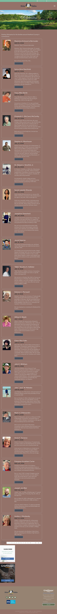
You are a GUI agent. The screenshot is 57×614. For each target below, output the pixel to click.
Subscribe (48, 604)
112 (35, 542)
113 (38, 542)
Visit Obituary (18, 63)
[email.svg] (9, 597)
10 (30, 542)
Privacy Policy (22, 612)
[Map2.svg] (12, 597)
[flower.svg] (15, 597)
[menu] (54, 5)
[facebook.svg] (7, 597)
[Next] (41, 543)
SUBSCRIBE (7, 558)
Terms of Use (29, 612)
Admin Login (35, 612)
